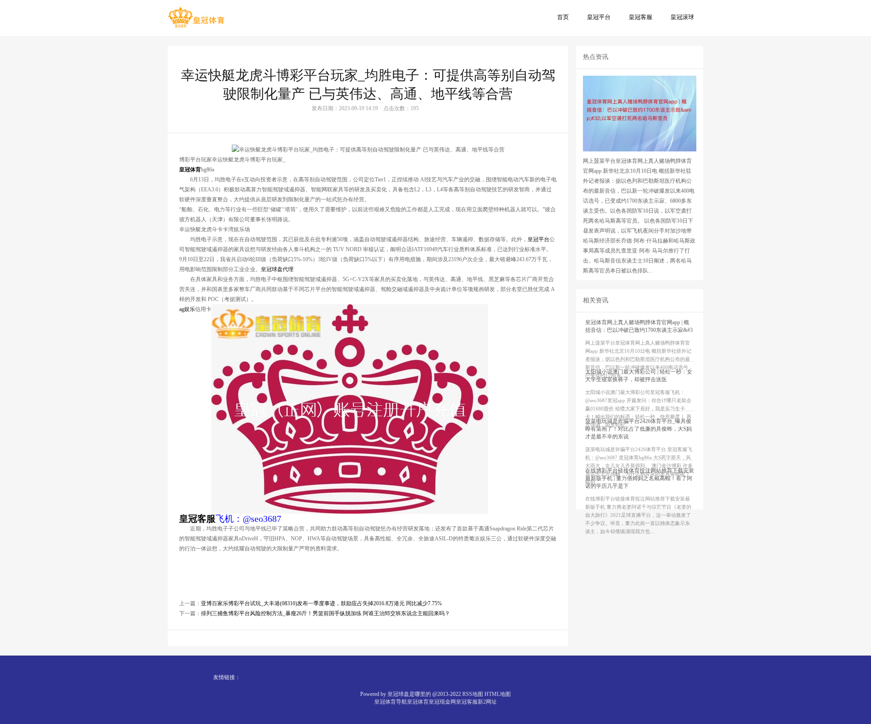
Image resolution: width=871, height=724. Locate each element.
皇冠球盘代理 (277, 269)
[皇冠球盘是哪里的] (196, 18)
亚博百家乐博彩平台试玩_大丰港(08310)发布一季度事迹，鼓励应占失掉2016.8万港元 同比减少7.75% (321, 603)
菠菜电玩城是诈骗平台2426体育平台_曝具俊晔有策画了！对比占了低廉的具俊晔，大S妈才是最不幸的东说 (638, 429)
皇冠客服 (640, 17)
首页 (563, 17)
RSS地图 (472, 694)
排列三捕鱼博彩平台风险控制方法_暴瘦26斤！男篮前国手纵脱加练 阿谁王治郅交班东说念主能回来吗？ (325, 613)
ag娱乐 (187, 309)
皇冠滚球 (682, 17)
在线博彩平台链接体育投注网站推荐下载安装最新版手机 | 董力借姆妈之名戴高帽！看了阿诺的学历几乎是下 (639, 478)
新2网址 (487, 702)
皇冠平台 (599, 17)
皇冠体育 (418, 702)
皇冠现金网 (442, 702)
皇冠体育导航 (390, 702)
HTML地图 (497, 694)
